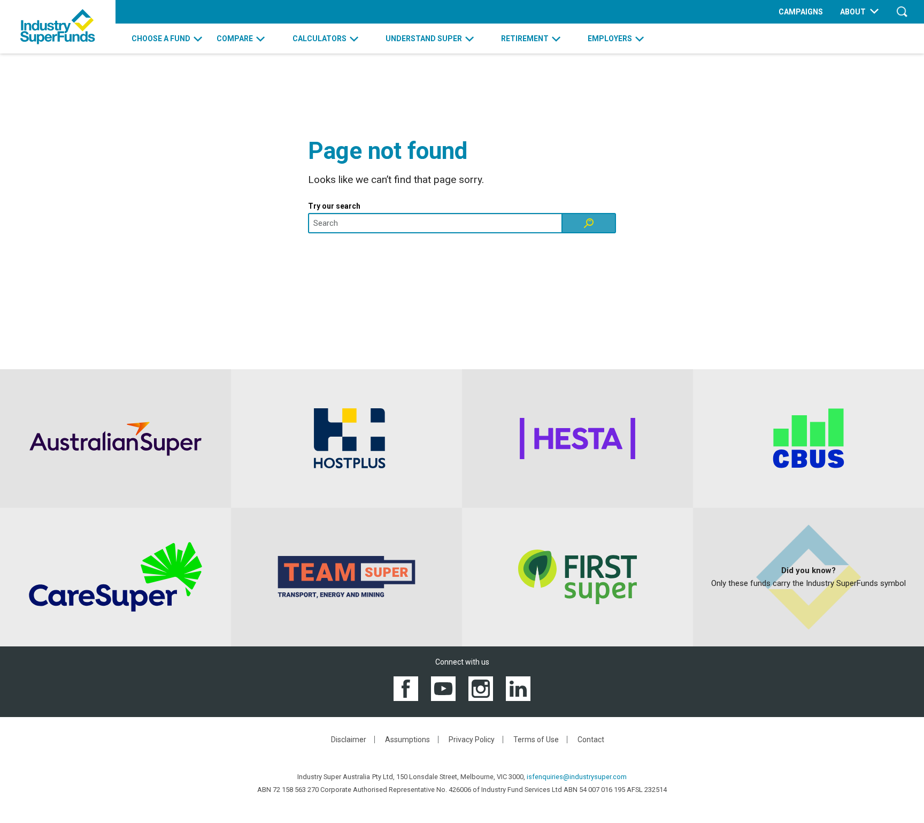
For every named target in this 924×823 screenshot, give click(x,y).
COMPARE (235, 38)
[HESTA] (577, 438)
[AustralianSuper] (115, 438)
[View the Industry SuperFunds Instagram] (480, 688)
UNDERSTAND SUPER (424, 38)
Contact (591, 739)
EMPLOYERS (610, 38)
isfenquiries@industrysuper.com (577, 777)
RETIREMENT (525, 38)
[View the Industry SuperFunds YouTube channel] (443, 688)
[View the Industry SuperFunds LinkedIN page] (518, 688)
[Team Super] (346, 577)
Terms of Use (536, 739)
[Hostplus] (346, 438)
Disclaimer (348, 739)
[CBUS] (808, 438)
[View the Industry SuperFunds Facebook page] (406, 688)
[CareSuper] (115, 577)
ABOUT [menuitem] (853, 11)
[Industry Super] (58, 27)
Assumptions (407, 739)
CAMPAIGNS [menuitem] (801, 11)
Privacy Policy (472, 739)
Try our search (334, 206)
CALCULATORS (319, 38)
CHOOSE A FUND (161, 38)
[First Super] (577, 577)
